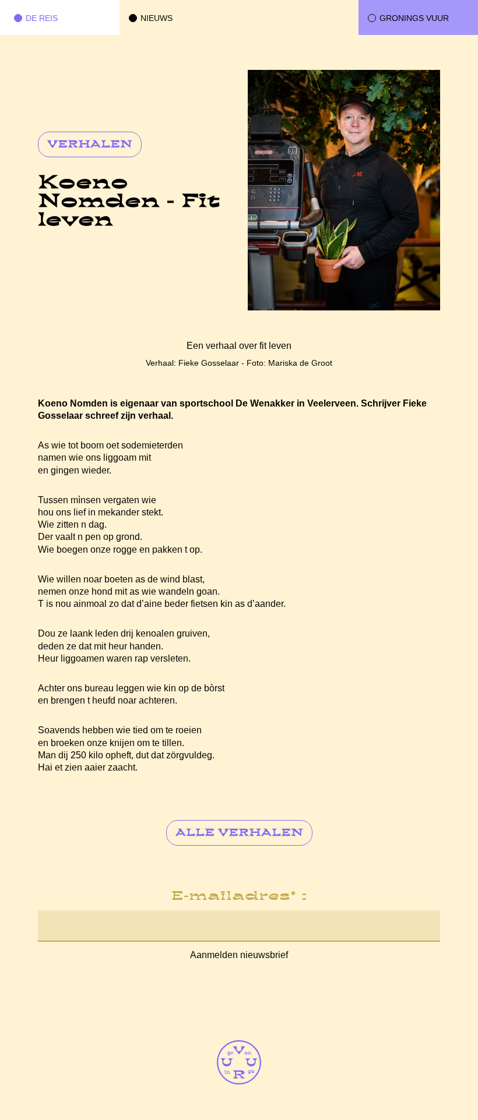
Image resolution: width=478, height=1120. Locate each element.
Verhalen (89, 145)
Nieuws (156, 18)
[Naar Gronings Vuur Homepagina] (239, 1062)
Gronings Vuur (414, 18)
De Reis (42, 18)
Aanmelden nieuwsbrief (239, 955)
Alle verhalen (239, 833)
